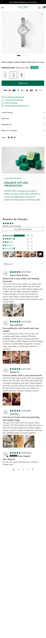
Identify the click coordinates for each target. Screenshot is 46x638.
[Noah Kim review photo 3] (29, 441)
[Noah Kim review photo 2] (18, 441)
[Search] (39, 7)
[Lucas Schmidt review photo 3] (25, 357)
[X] (11, 137)
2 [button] (18, 469)
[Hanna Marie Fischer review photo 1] (8, 310)
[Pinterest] (14, 137)
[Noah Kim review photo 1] (8, 441)
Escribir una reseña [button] (23, 229)
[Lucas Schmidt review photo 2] (16, 357)
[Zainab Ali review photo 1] (7, 399)
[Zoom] (41, 14)
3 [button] (23, 469)
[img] (15, 272)
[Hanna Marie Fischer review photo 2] (18, 310)
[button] (8, 236)
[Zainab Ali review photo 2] (16, 399)
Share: (4, 137)
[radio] (5, 75)
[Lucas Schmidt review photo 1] (7, 357)
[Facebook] (8, 137)
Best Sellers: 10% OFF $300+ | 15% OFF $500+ (23, 2)
